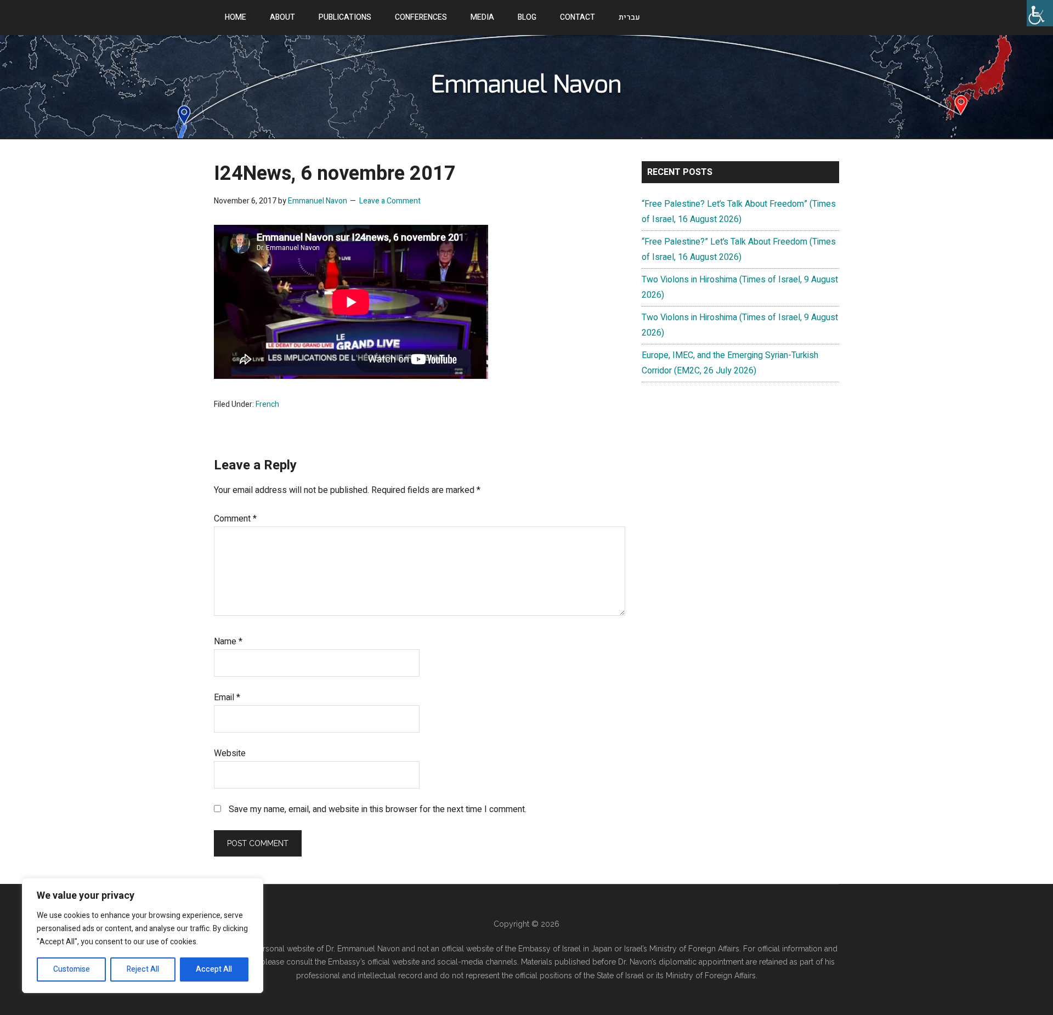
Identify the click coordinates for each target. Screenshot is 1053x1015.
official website (394, 961)
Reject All (143, 969)
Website (230, 753)
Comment (235, 518)
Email (227, 697)
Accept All (214, 969)
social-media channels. (478, 961)
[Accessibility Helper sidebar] (1040, 13)
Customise (71, 969)
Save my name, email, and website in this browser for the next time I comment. (377, 809)
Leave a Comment (390, 201)
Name (228, 641)
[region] (142, 935)
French (267, 404)
